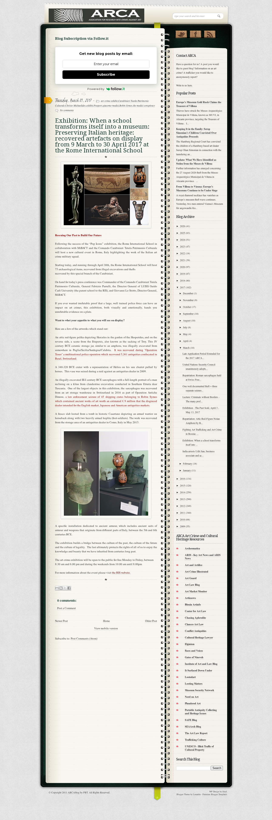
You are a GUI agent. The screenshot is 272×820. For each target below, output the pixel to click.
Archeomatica (192, 548)
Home (106, 621)
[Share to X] (65, 588)
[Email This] (57, 588)
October (187, 306)
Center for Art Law (195, 611)
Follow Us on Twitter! (181, 33)
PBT (85, 792)
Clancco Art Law (194, 624)
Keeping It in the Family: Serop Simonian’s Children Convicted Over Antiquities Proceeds (196, 132)
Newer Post (61, 621)
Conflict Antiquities (195, 631)
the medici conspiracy (144, 105)
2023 (182, 246)
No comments (67, 110)
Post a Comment (66, 608)
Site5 (224, 791)
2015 (182, 485)
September (188, 313)
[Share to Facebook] (69, 588)
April (185, 340)
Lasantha (197, 794)
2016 (182, 478)
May (185, 334)
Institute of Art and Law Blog (201, 664)
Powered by (95, 89)
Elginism (189, 644)
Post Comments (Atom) (84, 638)
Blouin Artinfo (193, 604)
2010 (182, 519)
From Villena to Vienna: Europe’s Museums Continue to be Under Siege (196, 188)
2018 (182, 280)
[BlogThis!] (61, 588)
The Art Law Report (196, 733)
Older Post (151, 621)
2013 (182, 499)
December (188, 293)
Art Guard (191, 578)
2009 (182, 526)
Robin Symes (125, 105)
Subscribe (106, 74)
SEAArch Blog (193, 726)
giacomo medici (111, 105)
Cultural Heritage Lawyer (199, 637)
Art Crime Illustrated (196, 571)
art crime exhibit (109, 100)
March (186, 347)
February (187, 463)
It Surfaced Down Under (198, 670)
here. (190, 85)
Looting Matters (194, 683)
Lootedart (190, 677)
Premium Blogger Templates (215, 794)
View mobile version (106, 628)
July (185, 327)
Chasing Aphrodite (195, 618)
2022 (182, 253)
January (187, 470)
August (186, 320)
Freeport (98, 105)
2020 (182, 267)
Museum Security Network (199, 690)
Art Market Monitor (196, 591)
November (188, 300)
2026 (182, 226)
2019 (182, 273)
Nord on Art (191, 697)
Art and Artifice (193, 565)
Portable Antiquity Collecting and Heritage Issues (201, 711)
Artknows (190, 598)
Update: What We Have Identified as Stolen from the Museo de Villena (196, 161)
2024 (182, 239)
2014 (182, 492)
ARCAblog (73, 792)
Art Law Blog (192, 585)
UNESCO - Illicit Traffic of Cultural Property (199, 748)
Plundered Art (193, 703)
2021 (182, 260)
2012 (182, 505)
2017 (182, 287)
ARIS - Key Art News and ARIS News (203, 556)
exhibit (89, 105)
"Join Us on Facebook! (195, 33)
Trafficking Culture (195, 740)
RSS (210, 33)
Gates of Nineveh (194, 657)
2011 (182, 512)
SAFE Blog (191, 720)
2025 (182, 232)
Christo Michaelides (75, 105)
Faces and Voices (194, 650)
